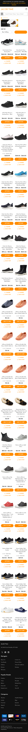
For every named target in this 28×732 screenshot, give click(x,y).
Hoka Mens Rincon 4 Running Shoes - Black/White (21, 114)
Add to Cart (7, 159)
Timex (2, 680)
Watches (3, 697)
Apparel (3, 705)
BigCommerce (10, 727)
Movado (17, 680)
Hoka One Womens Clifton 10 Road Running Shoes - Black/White (7, 248)
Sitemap (17, 667)
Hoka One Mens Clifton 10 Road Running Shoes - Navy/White (7, 216)
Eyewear (17, 702)
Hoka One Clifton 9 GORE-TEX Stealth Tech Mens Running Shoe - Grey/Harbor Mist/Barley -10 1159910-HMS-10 (7, 148)
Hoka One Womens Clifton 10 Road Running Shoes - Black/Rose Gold (20, 216)
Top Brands (3, 662)
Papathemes (4, 729)
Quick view (8, 63)
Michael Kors (18, 683)
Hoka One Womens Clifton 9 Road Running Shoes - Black (20, 248)
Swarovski (3, 685)
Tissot (16, 685)
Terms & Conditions (19, 664)
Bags (16, 700)
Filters (20, 32)
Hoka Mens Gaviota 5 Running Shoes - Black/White (7, 82)
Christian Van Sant (19, 678)
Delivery (3, 664)
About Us (3, 659)
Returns (2, 667)
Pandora (3, 678)
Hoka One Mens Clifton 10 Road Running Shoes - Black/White (7, 183)
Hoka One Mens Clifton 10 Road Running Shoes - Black (21, 146)
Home (2, 707)
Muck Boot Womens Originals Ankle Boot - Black (7, 446)
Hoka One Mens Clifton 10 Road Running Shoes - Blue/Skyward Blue (21, 183)
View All (17, 688)
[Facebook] (5, 652)
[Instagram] (8, 652)
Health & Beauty (19, 697)
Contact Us (17, 659)
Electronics (17, 705)
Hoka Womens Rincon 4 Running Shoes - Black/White (7, 280)
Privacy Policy (18, 662)
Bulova (2, 683)
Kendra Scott (4, 688)
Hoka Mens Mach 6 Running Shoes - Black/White (20, 82)
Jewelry (2, 700)
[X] (2, 652)
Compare (8, 61)
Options (7, 57)
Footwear (3, 702)
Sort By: (3, 29)
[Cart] (26, 9)
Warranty (3, 669)
